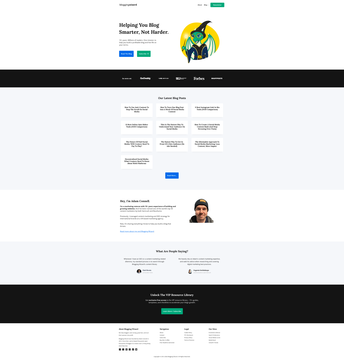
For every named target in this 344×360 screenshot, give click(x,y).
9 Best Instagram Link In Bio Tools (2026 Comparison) (207, 108)
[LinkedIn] (126, 349)
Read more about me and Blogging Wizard (137, 231)
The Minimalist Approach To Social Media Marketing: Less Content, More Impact (207, 144)
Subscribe (163, 337)
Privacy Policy (188, 337)
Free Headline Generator (167, 342)
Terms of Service (189, 340)
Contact (162, 335)
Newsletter (217, 5)
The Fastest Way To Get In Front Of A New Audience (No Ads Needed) (172, 144)
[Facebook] (120, 349)
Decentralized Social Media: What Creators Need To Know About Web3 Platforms (136, 161)
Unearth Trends (213, 342)
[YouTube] (136, 349)
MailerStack (212, 340)
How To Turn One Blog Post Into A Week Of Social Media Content (172, 109)
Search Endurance (214, 335)
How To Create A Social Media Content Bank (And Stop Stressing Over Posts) (207, 126)
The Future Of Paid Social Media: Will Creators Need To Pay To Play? (136, 144)
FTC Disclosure (188, 335)
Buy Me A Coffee (164, 340)
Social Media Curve (214, 337)
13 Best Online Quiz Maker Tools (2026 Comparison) (137, 125)
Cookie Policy (188, 332)
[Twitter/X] (123, 349)
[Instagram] (130, 349)
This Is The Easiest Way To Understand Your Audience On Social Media (172, 126)
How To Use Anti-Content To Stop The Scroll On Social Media (137, 109)
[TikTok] (133, 349)
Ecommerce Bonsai (214, 332)
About (200, 5)
